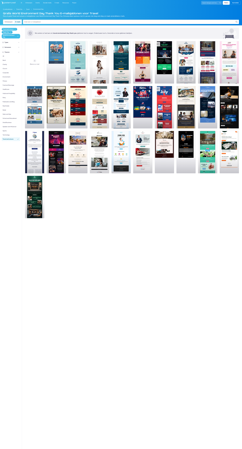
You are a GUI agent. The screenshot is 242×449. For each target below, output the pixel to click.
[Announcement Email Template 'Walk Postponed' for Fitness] (56, 62)
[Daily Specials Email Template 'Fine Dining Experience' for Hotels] (78, 152)
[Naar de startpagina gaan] (8, 3)
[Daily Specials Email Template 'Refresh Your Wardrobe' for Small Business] (99, 62)
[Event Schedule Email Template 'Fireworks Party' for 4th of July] (164, 107)
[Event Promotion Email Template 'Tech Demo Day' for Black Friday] (164, 62)
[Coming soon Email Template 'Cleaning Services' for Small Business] (121, 152)
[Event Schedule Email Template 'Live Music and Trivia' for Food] (78, 107)
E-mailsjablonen (7, 9)
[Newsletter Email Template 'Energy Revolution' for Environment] (207, 107)
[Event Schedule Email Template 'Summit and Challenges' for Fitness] (142, 62)
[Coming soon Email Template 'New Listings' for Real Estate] (186, 107)
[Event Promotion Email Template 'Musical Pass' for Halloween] (56, 152)
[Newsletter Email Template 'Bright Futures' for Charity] (186, 62)
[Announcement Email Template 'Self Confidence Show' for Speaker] (186, 152)
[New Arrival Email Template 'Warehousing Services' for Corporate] (207, 62)
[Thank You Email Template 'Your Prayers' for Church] (164, 152)
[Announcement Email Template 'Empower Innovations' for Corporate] (78, 62)
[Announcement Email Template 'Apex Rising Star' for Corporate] (34, 152)
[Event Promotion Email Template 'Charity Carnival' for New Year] (207, 152)
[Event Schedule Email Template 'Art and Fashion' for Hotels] (34, 197)
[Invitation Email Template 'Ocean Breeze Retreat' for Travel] (99, 152)
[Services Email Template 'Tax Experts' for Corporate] (142, 152)
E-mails (17, 22)
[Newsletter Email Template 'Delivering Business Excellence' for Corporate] (121, 107)
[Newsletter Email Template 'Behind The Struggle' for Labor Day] (34, 107)
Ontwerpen (9, 22)
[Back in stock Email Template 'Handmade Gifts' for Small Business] (56, 107)
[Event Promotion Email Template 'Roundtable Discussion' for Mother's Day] (229, 62)
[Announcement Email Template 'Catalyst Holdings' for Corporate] (121, 62)
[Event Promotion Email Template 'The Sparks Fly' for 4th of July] (142, 107)
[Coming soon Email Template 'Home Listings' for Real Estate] (229, 152)
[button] (19, 42)
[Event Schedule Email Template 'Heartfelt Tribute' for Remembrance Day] (99, 107)
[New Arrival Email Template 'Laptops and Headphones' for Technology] (229, 107)
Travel (28, 9)
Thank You (19, 9)
